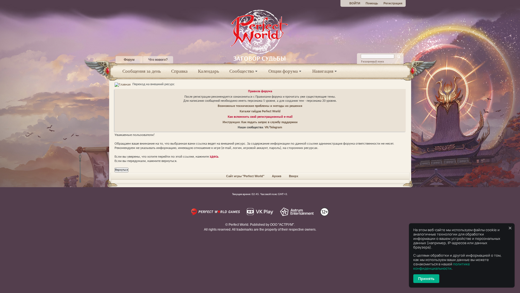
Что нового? (158, 60)
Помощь (372, 3)
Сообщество (241, 71)
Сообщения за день (141, 71)
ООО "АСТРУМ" (282, 225)
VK (266, 127)
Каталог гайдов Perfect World (260, 111)
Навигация (322, 71)
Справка (179, 71)
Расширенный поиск (372, 61)
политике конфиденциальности (441, 266)
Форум (129, 60)
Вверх (293, 176)
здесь (214, 156)
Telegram (276, 127)
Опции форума (283, 71)
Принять (426, 278)
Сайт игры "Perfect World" (245, 176)
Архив (276, 176)
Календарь (208, 71)
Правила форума (260, 91)
